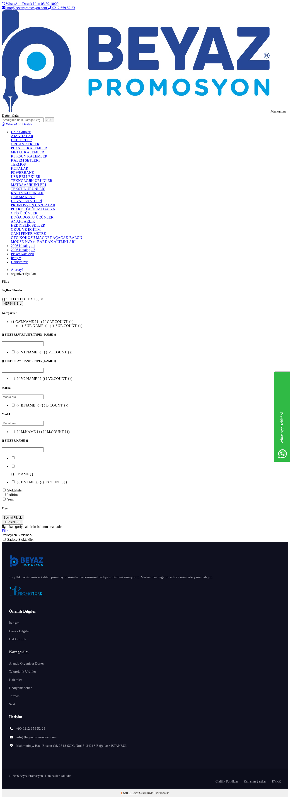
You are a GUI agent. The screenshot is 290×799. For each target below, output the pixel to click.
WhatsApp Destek (18, 124)
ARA (49, 120)
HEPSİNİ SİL (12, 303)
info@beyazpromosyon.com (26, 8)
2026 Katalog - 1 (23, 246)
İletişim (16, 258)
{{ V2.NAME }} (44, 379)
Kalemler (15, 680)
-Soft (125, 792)
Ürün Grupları (21, 132)
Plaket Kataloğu (22, 254)
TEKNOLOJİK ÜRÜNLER (31, 181)
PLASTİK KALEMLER (29, 148)
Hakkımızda (19, 262)
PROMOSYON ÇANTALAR (33, 205)
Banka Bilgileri (19, 631)
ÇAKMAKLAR (23, 197)
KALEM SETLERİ (25, 160)
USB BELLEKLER (25, 177)
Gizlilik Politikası (226, 781)
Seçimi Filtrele (13, 517)
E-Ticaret (133, 792)
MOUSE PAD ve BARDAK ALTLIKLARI (43, 242)
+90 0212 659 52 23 (30, 728)
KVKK (276, 781)
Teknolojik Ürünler (22, 671)
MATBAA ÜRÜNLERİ (28, 185)
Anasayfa (17, 270)
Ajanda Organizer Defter (26, 663)
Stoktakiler (15, 490)
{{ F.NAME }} (41, 482)
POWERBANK (22, 172)
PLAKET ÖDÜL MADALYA (33, 209)
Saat (12, 704)
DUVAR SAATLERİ (26, 201)
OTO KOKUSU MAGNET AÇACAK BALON (46, 238)
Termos (14, 696)
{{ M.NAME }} (43, 432)
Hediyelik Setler (20, 688)
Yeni (10, 499)
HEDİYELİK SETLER (28, 225)
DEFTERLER (21, 140)
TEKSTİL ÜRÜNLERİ (28, 189)
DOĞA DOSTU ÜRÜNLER (32, 217)
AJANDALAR (22, 136)
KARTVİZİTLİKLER (27, 193)
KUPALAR (19, 168)
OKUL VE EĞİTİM (26, 229)
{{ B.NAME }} (42, 405)
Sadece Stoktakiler (20, 539)
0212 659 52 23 (63, 8)
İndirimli (13, 495)
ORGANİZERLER (25, 144)
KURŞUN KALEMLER (29, 156)
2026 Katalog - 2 (23, 250)
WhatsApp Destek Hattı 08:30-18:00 (31, 4)
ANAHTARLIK (23, 221)
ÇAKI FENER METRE (28, 233)
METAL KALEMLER (27, 152)
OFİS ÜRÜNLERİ (25, 213)
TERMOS (18, 164)
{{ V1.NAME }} (44, 352)
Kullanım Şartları (255, 781)
